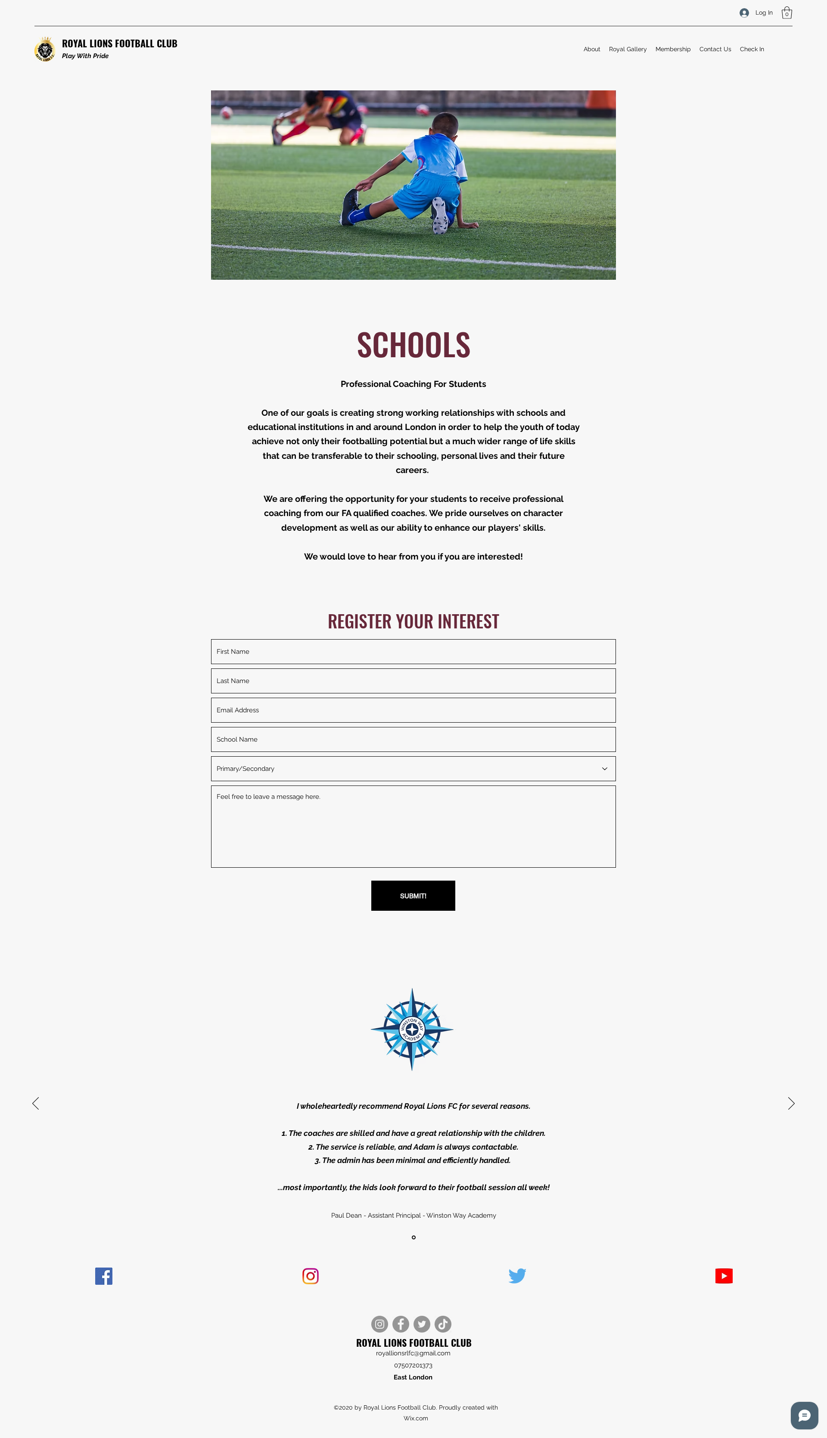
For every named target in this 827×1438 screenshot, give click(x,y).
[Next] (791, 1104)
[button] (787, 12)
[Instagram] (379, 1324)
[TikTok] (443, 1324)
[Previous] (35, 1104)
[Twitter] (422, 1324)
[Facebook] (400, 1324)
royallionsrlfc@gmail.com (413, 1353)
